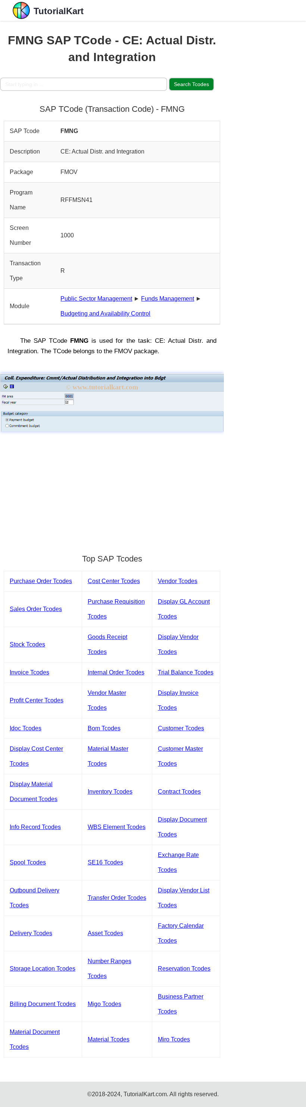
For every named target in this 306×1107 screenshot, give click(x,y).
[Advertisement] (112, 489)
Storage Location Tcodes (42, 968)
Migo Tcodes (104, 1004)
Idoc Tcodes (25, 728)
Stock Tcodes (27, 644)
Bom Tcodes (104, 728)
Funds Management (167, 298)
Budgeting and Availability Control (105, 313)
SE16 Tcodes (105, 862)
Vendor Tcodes (177, 581)
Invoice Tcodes (29, 672)
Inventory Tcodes (110, 791)
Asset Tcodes (105, 933)
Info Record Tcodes (35, 827)
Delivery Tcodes (31, 933)
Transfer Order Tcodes (117, 898)
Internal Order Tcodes (116, 672)
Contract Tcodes (179, 791)
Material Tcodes (108, 1039)
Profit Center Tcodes (36, 700)
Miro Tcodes (174, 1039)
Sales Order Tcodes (36, 609)
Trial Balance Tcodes (185, 672)
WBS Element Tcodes (117, 827)
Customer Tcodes (181, 728)
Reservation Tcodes (184, 968)
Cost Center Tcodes (114, 581)
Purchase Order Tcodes (41, 581)
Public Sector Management (96, 298)
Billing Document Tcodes (43, 1004)
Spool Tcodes (28, 862)
